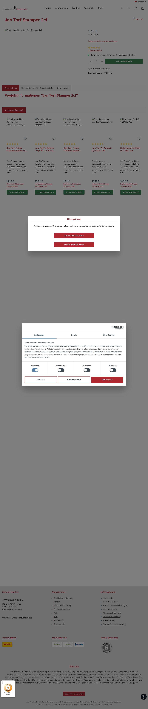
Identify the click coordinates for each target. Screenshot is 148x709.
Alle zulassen (107, 380)
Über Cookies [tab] (108, 335)
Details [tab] (74, 335)
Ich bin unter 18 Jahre (74, 244)
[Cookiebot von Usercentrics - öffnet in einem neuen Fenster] (113, 327)
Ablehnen (41, 380)
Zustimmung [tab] (39, 335)
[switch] (61, 370)
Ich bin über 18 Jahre (74, 235)
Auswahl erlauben (74, 380)
